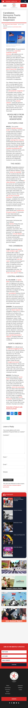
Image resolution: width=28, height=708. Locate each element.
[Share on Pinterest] (19, 414)
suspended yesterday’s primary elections (13, 52)
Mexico (7, 691)
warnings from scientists (17, 140)
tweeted (11, 224)
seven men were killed (18, 387)
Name (5, 457)
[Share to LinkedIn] (16, 414)
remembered (12, 293)
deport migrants (16, 310)
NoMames (20, 687)
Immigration (20, 685)
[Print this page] (8, 419)
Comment (6, 435)
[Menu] (5, 5)
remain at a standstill (15, 172)
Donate (23, 5)
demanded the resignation (16, 91)
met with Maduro (17, 234)
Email (5, 464)
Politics (7, 685)
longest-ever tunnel (13, 362)
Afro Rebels (7, 693)
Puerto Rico (7, 689)
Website (5, 472)
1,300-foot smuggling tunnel (15, 348)
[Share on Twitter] (12, 414)
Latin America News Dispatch (11, 24)
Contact (20, 689)
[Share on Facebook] (8, 414)
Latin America (8, 687)
